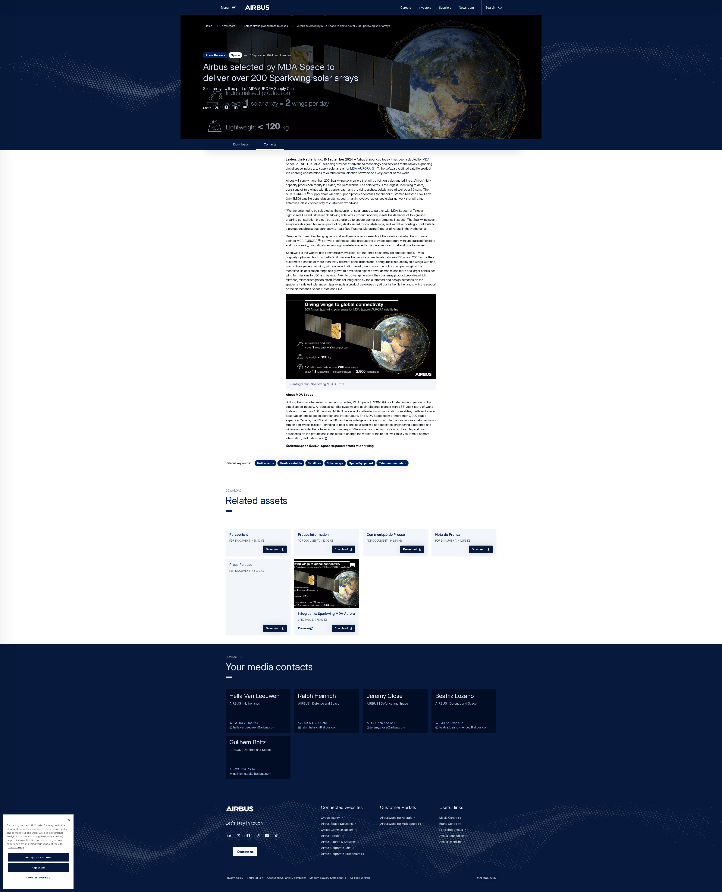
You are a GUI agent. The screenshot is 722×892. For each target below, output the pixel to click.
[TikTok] (276, 835)
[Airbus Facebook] (226, 107)
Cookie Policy (16, 847)
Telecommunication (392, 463)
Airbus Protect (331, 836)
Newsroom (466, 7)
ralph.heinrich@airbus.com (319, 727)
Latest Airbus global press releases (266, 25)
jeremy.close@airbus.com (387, 727)
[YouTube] (267, 835)
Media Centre (448, 818)
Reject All (38, 867)
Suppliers (445, 7)
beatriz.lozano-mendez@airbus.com (463, 727)
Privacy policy (234, 877)
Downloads (241, 144)
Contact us (245, 851)
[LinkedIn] (229, 835)
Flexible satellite (291, 463)
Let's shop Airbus (451, 830)
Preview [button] (303, 628)
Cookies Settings (360, 877)
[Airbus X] (217, 107)
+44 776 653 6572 (383, 723)
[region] (38, 851)
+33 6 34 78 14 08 (245, 769)
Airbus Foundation (451, 836)
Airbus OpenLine (450, 842)
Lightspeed (338, 198)
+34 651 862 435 (450, 723)
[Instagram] (257, 835)
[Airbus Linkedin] (235, 107)
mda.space (316, 438)
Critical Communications (337, 830)
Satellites (314, 463)
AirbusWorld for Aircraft (396, 818)
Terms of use (255, 877)
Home (208, 25)
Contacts (270, 144)
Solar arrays (335, 463)
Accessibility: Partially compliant (286, 877)
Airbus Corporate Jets (335, 848)
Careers (405, 7)
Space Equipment (361, 463)
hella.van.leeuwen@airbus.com (253, 727)
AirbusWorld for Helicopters (398, 824)
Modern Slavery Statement (326, 877)
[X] (239, 835)
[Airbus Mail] (245, 107)
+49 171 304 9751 (314, 723)
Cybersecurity (330, 818)
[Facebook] (248, 835)
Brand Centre (448, 824)
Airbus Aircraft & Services (338, 842)
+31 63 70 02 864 (245, 723)
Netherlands (265, 463)
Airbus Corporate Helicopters (340, 854)
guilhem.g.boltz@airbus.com (251, 774)
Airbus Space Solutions (337, 824)
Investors (425, 7)
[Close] (69, 820)
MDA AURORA (360, 168)
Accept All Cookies (38, 857)
